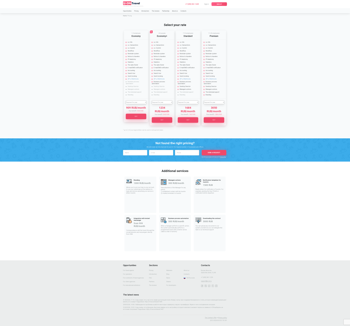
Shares (168, 281)
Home (125, 15)
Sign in (206, 4)
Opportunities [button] (127, 11)
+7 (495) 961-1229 (192, 4)
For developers (171, 285)
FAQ (150, 278)
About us (175, 11)
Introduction (145, 11)
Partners (151, 281)
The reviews (155, 11)
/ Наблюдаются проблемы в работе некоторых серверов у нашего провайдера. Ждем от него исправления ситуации (169, 304)
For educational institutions (131, 285)
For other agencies (129, 281)
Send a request (214, 152)
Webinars (169, 270)
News (168, 278)
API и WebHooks (133, 79)
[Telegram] (202, 286)
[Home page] (131, 3)
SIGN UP (219, 4)
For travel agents (128, 270)
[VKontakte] (206, 286)
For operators (127, 274)
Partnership (165, 11)
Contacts (183, 11)
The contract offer (210, 318)
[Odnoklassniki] (213, 286)
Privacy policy (223, 157)
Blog (167, 274)
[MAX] (209, 286)
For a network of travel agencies (133, 278)
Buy (136, 116)
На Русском (191, 278)
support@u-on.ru (206, 281)
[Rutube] (216, 286)
